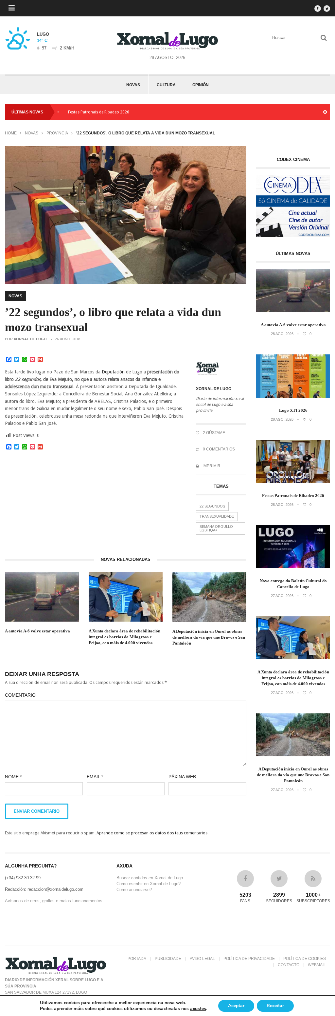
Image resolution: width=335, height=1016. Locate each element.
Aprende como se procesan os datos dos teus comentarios (152, 832)
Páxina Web (182, 776)
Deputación (113, 371)
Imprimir (211, 466)
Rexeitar (275, 1006)
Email (95, 776)
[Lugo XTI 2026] (293, 396)
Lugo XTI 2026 (293, 410)
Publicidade (168, 958)
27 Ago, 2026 (282, 596)
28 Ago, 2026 (282, 334)
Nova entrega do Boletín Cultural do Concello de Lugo (293, 583)
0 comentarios (218, 449)
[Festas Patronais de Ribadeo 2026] (293, 481)
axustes (198, 1009)
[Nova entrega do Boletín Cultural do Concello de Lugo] (293, 566)
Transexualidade (217, 516)
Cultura (166, 85)
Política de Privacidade (249, 958)
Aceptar (236, 1006)
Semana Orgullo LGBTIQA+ (216, 528)
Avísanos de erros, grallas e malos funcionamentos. (54, 900)
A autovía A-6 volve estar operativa (160, 112)
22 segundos (212, 506)
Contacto (288, 965)
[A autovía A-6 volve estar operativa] (293, 310)
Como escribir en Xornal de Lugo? (148, 883)
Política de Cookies (304, 958)
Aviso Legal (202, 958)
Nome (13, 776)
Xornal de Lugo (30, 339)
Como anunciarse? (134, 889)
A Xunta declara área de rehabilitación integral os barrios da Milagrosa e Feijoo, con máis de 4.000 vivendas (124, 636)
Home (11, 133)
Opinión (200, 85)
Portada (137, 958)
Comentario (20, 695)
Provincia (57, 133)
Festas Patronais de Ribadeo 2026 (79, 112)
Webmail (317, 965)
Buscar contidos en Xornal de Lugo (149, 877)
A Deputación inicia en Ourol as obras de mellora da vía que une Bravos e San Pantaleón (208, 637)
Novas (133, 85)
